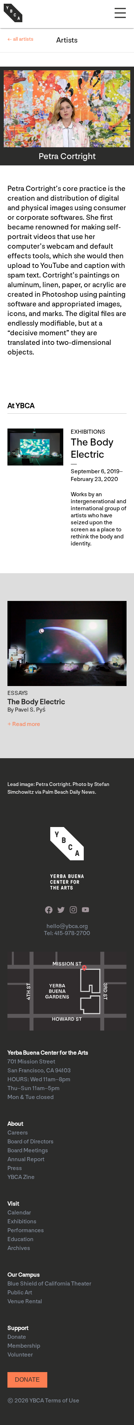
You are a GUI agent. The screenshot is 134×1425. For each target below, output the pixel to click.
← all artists (20, 39)
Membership (23, 1346)
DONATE (27, 1380)
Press (14, 1168)
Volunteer (20, 1354)
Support (17, 1328)
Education (20, 1239)
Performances (25, 1230)
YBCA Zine (21, 1177)
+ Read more (23, 724)
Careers (17, 1132)
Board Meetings (27, 1150)
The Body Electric (92, 448)
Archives (18, 1248)
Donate (16, 1337)
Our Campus (23, 1274)
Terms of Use (62, 1400)
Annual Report (25, 1159)
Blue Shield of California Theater (49, 1283)
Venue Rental (24, 1301)
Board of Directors (30, 1141)
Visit (13, 1203)
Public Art (19, 1292)
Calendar (19, 1212)
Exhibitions (21, 1221)
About (15, 1123)
